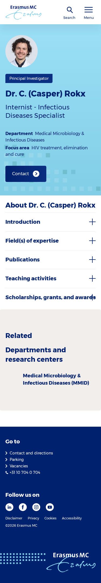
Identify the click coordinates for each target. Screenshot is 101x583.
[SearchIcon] (70, 10)
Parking (17, 459)
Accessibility (72, 518)
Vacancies (19, 466)
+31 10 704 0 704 (25, 472)
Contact (20, 173)
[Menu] (88, 10)
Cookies (50, 518)
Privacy (33, 518)
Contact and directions (31, 453)
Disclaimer (13, 518)
